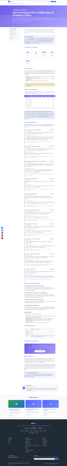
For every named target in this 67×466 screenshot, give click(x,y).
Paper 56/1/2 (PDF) (40, 351)
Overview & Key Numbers (13, 30)
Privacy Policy (44, 439)
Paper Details (11, 37)
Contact (48, 1)
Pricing (36, 1)
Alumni (9, 442)
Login (57, 1)
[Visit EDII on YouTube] (2, 238)
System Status (27, 451)
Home (9, 3)
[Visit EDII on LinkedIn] (2, 236)
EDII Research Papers (28, 439)
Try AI (26, 448)
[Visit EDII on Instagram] (2, 233)
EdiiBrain (22, 430)
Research (44, 430)
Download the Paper (12, 38)
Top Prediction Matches (13, 34)
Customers (39, 1)
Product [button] (32, 1)
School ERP (36, 430)
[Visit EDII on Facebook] (2, 228)
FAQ (42, 1)
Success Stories (31, 432)
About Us (9, 439)
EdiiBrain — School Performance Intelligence (32, 445)
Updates (45, 1)
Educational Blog (27, 442)
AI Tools (31, 430)
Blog (11, 3)
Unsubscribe (44, 445)
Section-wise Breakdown (13, 33)
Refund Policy (44, 442)
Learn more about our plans (29, 376)
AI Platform (26, 430)
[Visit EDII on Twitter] (2, 230)
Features (40, 430)
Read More (11, 415)
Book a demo (53, 1)
